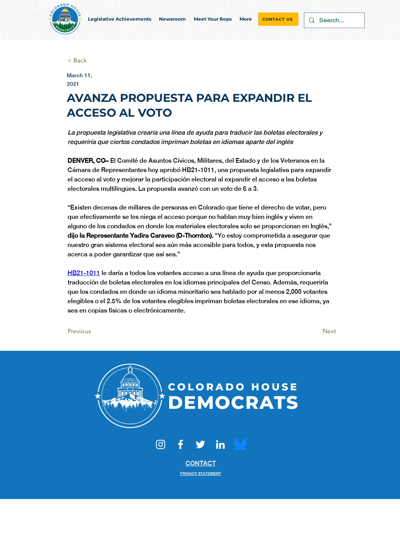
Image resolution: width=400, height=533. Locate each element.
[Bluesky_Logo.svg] (240, 444)
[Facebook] (180, 444)
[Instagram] (160, 444)
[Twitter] (200, 444)
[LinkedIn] (220, 444)
